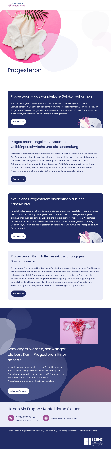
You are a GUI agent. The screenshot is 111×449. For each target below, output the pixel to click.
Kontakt (10, 431)
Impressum (19, 431)
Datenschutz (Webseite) (34, 431)
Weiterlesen (18, 121)
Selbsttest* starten (18, 391)
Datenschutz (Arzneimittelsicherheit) (83, 431)
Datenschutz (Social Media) (56, 431)
